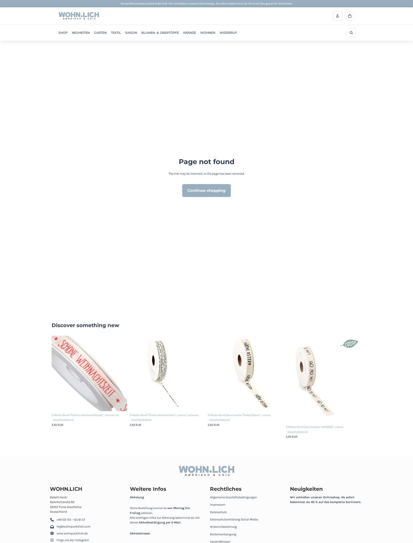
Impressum (217, 504)
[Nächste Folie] (120, 373)
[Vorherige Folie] (58, 373)
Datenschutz (218, 512)
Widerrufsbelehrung (223, 527)
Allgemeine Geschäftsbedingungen (233, 497)
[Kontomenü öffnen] (337, 16)
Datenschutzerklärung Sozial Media (234, 519)
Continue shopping (206, 190)
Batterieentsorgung (223, 534)
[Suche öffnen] (351, 32)
